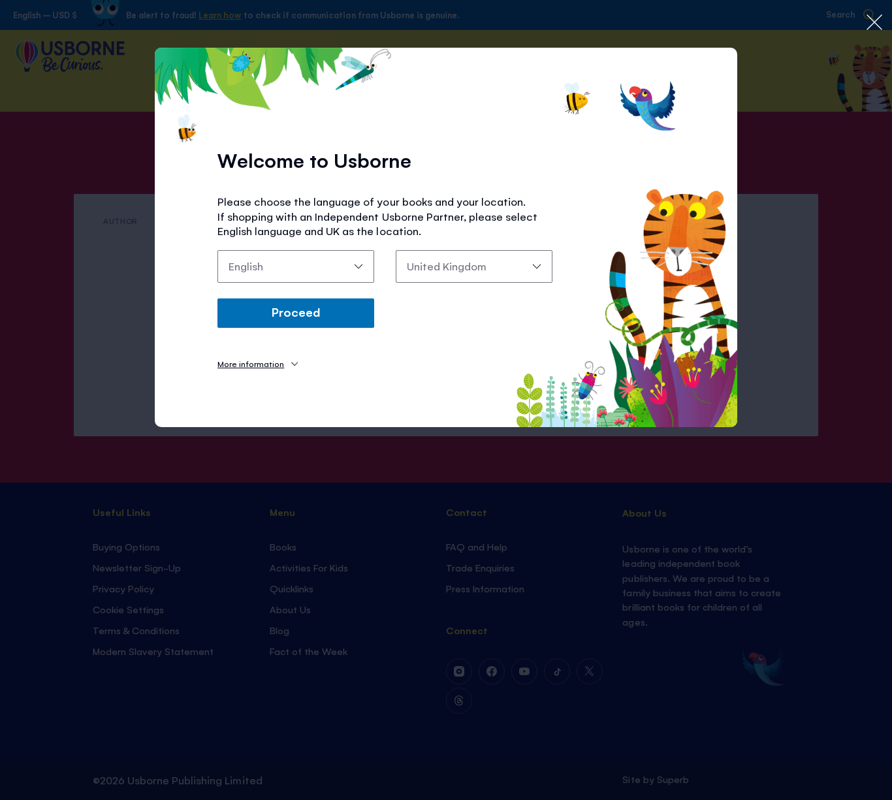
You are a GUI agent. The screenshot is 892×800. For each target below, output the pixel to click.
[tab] (257, 363)
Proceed (296, 311)
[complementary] (446, 400)
